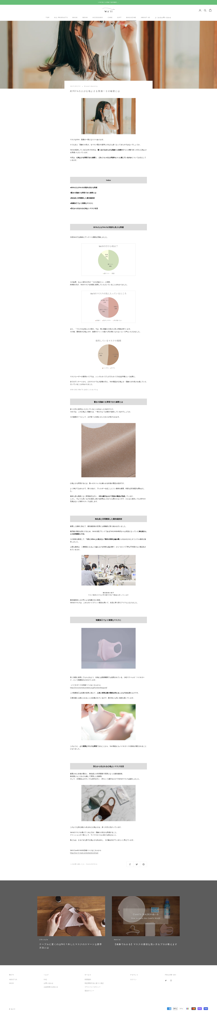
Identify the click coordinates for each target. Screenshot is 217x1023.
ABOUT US (145, 18)
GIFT (119, 18)
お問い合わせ (48, 983)
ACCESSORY (98, 18)
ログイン (133, 979)
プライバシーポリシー (92, 987)
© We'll (12, 1009)
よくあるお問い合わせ (163, 18)
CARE (110, 18)
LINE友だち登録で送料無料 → (108, 2)
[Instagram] (171, 980)
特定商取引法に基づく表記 (94, 983)
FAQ (45, 979)
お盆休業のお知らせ (51, 987)
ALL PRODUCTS (61, 18)
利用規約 (88, 979)
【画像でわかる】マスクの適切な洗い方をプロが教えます (145, 944)
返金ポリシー (89, 991)
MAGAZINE (131, 18)
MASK (75, 18)
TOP (47, 18)
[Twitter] (166, 980)
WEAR (85, 18)
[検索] (205, 10)
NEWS (11, 983)
